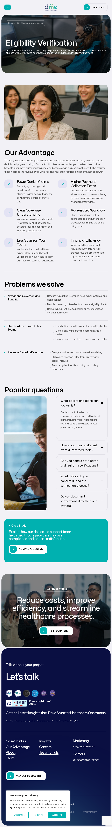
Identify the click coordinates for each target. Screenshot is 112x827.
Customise (19, 814)
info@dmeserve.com (84, 746)
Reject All (38, 814)
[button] (95, 7)
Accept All (57, 814)
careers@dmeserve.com (86, 759)
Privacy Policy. (74, 721)
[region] (38, 805)
